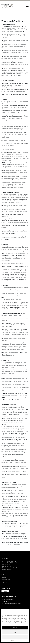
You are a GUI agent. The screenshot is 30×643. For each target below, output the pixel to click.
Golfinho (4, 577)
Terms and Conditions (7, 599)
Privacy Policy (14, 640)
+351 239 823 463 (6, 566)
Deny (15, 632)
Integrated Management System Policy (12, 603)
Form (5, 591)
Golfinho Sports (6, 579)
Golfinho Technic (6, 583)
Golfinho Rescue (6, 581)
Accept (15, 627)
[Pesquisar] (2, 7)
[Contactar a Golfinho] (7, 7)
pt (10, 6)
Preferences (15, 637)
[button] (27, 611)
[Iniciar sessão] (5, 7)
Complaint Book (6, 605)
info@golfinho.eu (6, 569)
